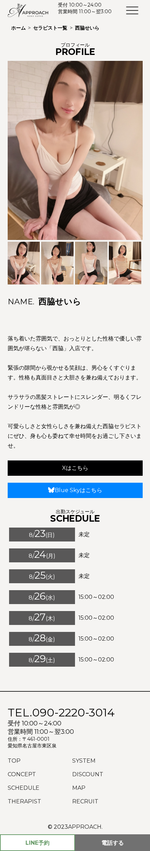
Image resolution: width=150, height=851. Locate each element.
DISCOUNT (87, 774)
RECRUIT (85, 801)
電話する (113, 843)
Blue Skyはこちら (78, 490)
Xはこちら (75, 468)
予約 (37, 843)
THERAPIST (24, 801)
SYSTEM (84, 760)
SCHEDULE (23, 788)
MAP (78, 788)
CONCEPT (22, 774)
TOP (14, 760)
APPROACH (85, 827)
